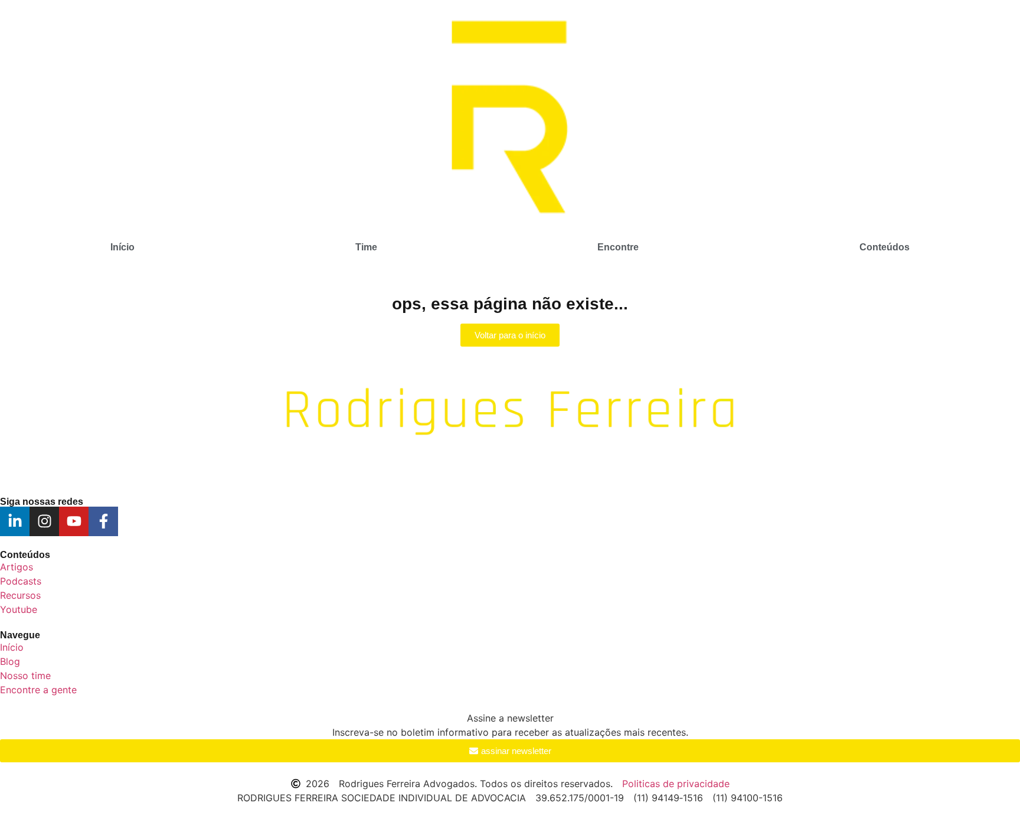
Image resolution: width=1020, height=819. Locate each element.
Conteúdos (884, 247)
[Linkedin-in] (15, 521)
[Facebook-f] (103, 521)
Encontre (618, 247)
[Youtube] (74, 521)
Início (122, 247)
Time (366, 247)
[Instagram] (44, 521)
